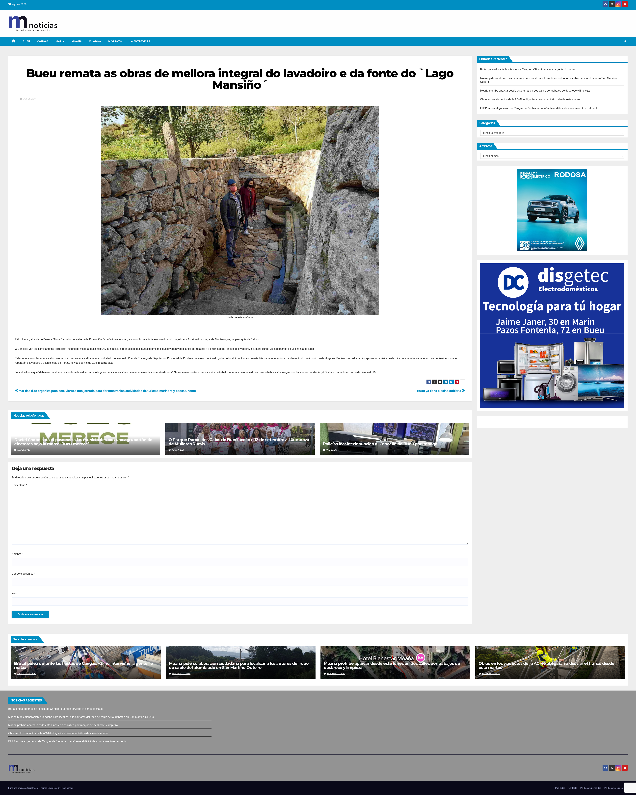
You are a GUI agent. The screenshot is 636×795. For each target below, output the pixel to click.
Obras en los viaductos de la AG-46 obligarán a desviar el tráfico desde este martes (530, 99)
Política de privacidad (590, 788)
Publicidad (560, 788)
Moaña (77, 41)
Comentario (19, 485)
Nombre (17, 554)
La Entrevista (140, 41)
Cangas (43, 41)
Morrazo (115, 41)
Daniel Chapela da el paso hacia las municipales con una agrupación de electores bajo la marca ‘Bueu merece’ (83, 441)
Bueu (26, 41)
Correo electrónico (23, 573)
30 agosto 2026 (26, 673)
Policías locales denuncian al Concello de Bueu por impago (380, 443)
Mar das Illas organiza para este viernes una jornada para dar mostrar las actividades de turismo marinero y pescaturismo (107, 391)
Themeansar (67, 788)
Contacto (572, 788)
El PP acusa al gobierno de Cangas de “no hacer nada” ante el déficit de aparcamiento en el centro (539, 108)
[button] (625, 41)
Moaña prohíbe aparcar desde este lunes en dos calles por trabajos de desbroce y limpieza (535, 90)
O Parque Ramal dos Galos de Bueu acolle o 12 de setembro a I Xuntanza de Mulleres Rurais (239, 441)
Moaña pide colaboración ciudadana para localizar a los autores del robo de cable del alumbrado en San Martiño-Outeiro (239, 665)
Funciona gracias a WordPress (23, 788)
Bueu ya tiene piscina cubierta (439, 391)
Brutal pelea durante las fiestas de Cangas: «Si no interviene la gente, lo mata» (527, 69)
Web (14, 593)
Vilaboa (95, 41)
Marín (60, 41)
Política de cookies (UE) (616, 788)
